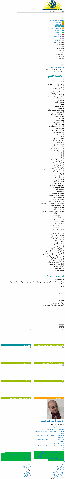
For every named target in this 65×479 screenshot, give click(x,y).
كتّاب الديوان (27, 476)
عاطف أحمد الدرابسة (53, 71)
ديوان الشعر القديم (58, 472)
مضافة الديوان (58, 30)
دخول (29, 463)
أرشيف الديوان (27, 466)
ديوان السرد (58, 24)
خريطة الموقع (27, 468)
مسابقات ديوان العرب (58, 476)
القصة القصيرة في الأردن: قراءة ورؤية (53, 429)
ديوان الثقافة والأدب (56, 28)
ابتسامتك (61, 449)
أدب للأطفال (60, 470)
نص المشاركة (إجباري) (58, 303)
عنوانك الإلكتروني (59, 293)
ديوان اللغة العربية (57, 36)
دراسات (61, 463)
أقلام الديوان (58, 22)
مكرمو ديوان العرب (58, 474)
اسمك (62, 286)
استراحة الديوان (57, 32)
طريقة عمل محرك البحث (57, 20)
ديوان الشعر (58, 26)
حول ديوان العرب (26, 474)
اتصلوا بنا (28, 472)
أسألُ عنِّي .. (60, 447)
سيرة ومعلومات (59, 466)
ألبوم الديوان (60, 468)
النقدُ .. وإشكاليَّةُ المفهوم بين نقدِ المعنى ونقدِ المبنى (50, 445)
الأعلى (63, 461)
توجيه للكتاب (58, 38)
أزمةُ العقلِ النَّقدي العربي (57, 443)
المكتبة (60, 34)
